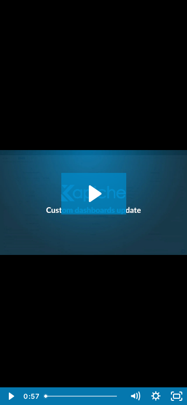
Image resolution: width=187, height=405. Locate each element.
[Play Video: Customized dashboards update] (93, 193)
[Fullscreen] (176, 396)
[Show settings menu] (155, 396)
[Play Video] (10, 396)
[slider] (82, 396)
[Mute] (135, 396)
